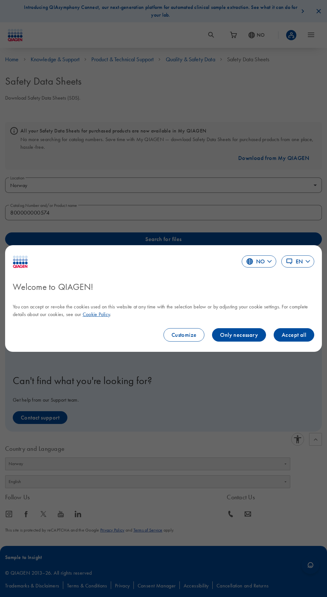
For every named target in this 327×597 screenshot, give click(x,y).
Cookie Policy (96, 314)
